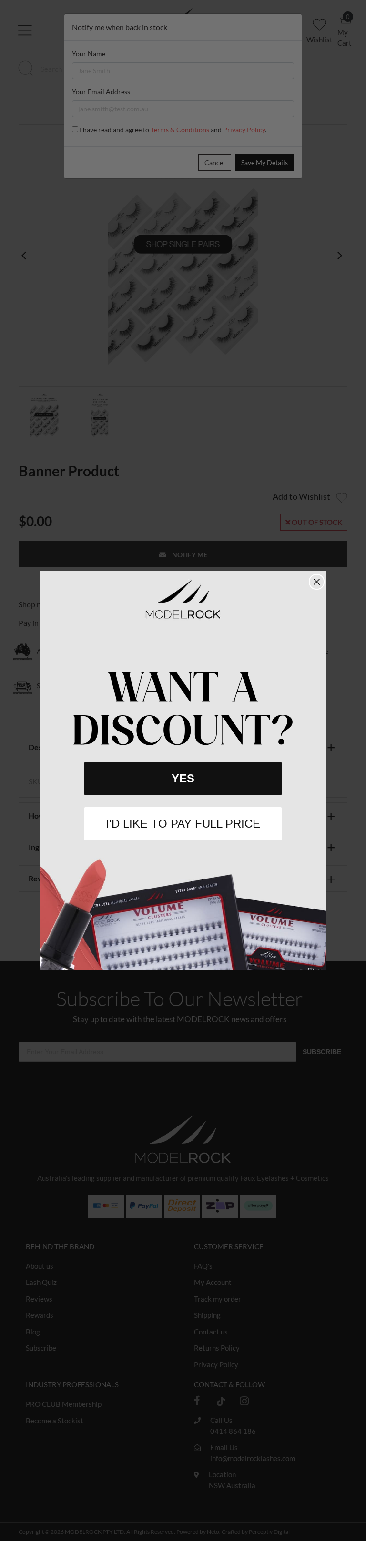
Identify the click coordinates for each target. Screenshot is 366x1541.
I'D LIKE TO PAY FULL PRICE (183, 823)
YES (183, 778)
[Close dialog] (317, 582)
